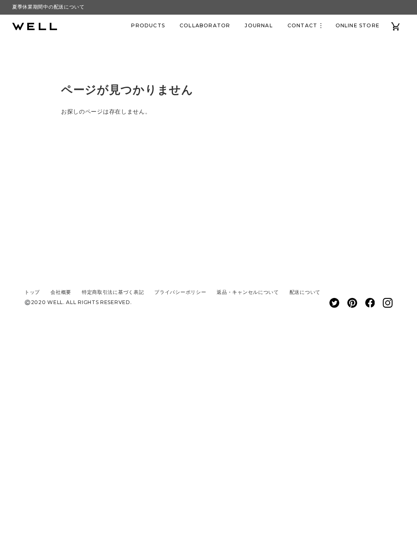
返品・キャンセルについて (248, 292)
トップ (32, 292)
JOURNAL (258, 25)
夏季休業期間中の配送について (48, 7)
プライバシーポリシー (180, 292)
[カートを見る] (396, 25)
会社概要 (60, 292)
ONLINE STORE (358, 25)
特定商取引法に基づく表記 (113, 292)
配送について (305, 292)
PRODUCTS (148, 25)
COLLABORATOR (205, 25)
